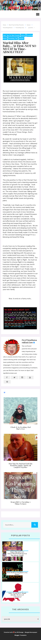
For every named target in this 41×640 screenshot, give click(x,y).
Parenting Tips (12, 38)
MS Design (20, 632)
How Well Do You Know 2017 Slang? (17, 573)
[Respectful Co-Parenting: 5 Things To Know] (20, 485)
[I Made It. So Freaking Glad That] (20, 410)
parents (21, 38)
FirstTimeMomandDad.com (29, 341)
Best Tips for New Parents (11, 35)
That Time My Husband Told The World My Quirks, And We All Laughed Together (20, 465)
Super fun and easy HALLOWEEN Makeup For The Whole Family (17, 554)
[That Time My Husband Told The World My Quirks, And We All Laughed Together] (20, 447)
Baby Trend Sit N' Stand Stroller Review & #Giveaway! (17, 595)
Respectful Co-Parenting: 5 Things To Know (21, 503)
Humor (23, 35)
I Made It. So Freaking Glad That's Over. (20, 428)
